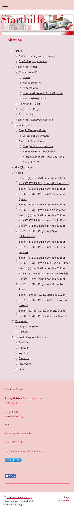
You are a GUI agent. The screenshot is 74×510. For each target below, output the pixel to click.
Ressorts (24, 358)
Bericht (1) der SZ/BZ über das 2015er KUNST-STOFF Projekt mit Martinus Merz (44, 181)
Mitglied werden (28, 326)
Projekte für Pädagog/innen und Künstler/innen (34, 122)
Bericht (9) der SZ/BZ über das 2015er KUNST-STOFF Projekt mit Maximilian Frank (42, 284)
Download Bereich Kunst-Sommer (43, 93)
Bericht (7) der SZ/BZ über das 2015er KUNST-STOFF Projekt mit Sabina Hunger (44, 260)
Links (22, 368)
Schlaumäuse (27, 114)
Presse (19, 172)
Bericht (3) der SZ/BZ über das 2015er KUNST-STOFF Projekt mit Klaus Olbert (42, 207)
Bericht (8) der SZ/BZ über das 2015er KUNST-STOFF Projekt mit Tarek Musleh (43, 271)
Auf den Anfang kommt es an (36, 56)
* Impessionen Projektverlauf (40, 151)
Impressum (25, 363)
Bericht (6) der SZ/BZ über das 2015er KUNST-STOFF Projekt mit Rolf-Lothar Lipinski (42, 247)
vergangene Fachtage (36, 135)
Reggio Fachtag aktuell (32, 130)
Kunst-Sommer (32, 82)
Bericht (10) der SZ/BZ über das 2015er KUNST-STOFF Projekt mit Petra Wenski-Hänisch (43, 300)
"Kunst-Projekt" (28, 71)
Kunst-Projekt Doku (34, 98)
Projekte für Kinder (26, 66)
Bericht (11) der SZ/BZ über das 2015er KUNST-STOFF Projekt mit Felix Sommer (43, 313)
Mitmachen (21, 321)
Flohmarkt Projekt (29, 103)
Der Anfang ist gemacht (33, 61)
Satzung (24, 342)
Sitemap (27, 497)
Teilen (11, 476)
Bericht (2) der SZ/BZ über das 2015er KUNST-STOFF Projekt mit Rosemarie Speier (42, 194)
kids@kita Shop (24, 167)
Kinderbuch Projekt (30, 109)
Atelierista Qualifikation (32, 140)
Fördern (23, 331)
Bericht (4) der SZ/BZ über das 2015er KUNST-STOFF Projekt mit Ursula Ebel (42, 218)
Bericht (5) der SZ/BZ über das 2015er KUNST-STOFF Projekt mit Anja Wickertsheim (42, 231)
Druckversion (14, 497)
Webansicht (64, 500)
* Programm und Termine (38, 146)
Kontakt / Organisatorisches (31, 337)
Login (67, 497)
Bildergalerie (30, 87)
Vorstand (24, 353)
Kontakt (23, 347)
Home (18, 50)
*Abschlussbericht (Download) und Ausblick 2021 (43, 159)
